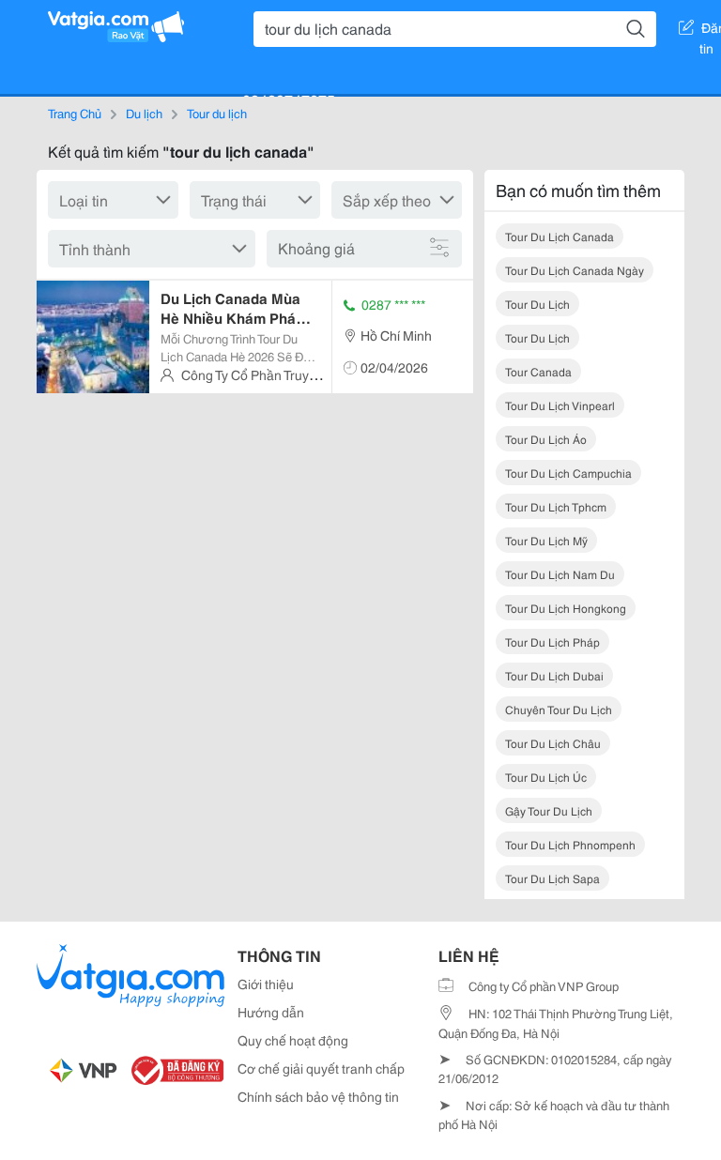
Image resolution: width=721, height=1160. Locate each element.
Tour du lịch (217, 112)
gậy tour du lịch (548, 810)
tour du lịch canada (559, 236)
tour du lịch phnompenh (570, 844)
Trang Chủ (74, 112)
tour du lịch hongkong (565, 608)
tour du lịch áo (546, 439)
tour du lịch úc (546, 777)
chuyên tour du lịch (558, 709)
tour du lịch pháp (552, 641)
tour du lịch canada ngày (574, 270)
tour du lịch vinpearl (560, 405)
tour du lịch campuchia (568, 473)
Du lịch (144, 112)
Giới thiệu (266, 983)
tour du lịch (537, 304)
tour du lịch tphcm (555, 506)
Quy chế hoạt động (293, 1039)
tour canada (538, 371)
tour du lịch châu (553, 743)
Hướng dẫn (271, 1011)
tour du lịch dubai (554, 675)
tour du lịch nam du (560, 574)
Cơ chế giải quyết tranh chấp (321, 1068)
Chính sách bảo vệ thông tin (318, 1096)
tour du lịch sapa (552, 878)
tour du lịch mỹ (546, 540)
